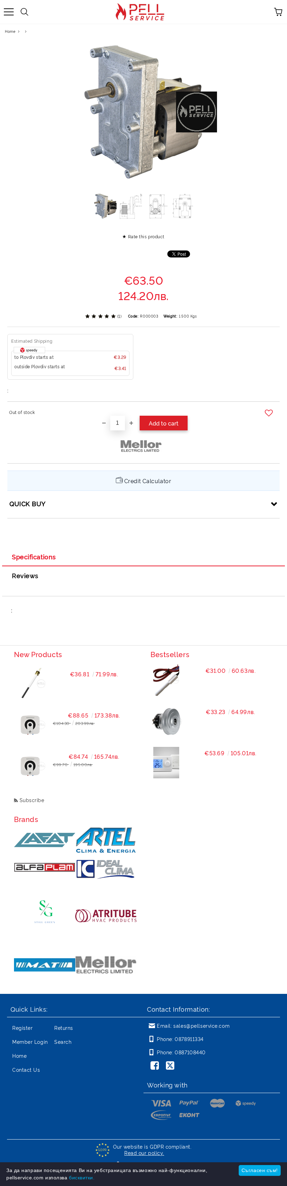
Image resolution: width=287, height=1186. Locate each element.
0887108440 (190, 1052)
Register (22, 1027)
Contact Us (26, 1069)
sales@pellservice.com (201, 1025)
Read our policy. (144, 1152)
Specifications (34, 556)
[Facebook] (156, 1066)
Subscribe (32, 799)
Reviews (25, 575)
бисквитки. (82, 1177)
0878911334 (189, 1038)
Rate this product (146, 236)
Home (10, 31)
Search (62, 1041)
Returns (63, 1027)
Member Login (30, 1041)
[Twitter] (171, 1066)
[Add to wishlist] (270, 413)
